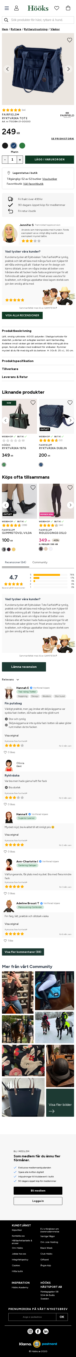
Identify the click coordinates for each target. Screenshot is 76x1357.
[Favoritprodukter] (57, 8)
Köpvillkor (17, 1230)
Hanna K (21, 814)
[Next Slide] (68, 69)
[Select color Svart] (5, 146)
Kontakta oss (18, 1236)
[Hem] (38, 8)
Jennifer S (26, 225)
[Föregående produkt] (5, 420)
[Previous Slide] (7, 69)
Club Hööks (46, 1253)
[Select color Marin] (14, 146)
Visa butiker (49, 179)
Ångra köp (45, 1265)
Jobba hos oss (19, 1253)
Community (39, 562)
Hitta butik (17, 1271)
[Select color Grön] (22, 146)
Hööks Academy (20, 1287)
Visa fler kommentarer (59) (23, 952)
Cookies (16, 1265)
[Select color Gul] (14, 549)
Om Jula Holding (49, 1242)
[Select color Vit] (51, 549)
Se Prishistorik (62, 138)
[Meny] (7, 8)
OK (62, 1317)
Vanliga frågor (47, 1236)
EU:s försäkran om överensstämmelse (49, 1230)
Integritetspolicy (20, 1259)
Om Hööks (17, 1248)
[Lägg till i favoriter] (69, 39)
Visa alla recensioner (22, 315)
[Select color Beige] (46, 549)
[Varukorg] (68, 8)
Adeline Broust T (27, 903)
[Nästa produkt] (70, 420)
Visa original (12, 735)
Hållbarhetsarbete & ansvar (22, 1242)
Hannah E (22, 688)
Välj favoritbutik (33, 183)
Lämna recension (24, 667)
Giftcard (44, 1259)
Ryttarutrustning (36, 29)
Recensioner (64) (15, 562)
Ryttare (16, 29)
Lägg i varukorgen (50, 159)
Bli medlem (38, 1190)
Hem (5, 29)
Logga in (38, 1201)
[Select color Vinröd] (9, 549)
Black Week (46, 1248)
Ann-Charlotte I (27, 861)
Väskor (55, 29)
